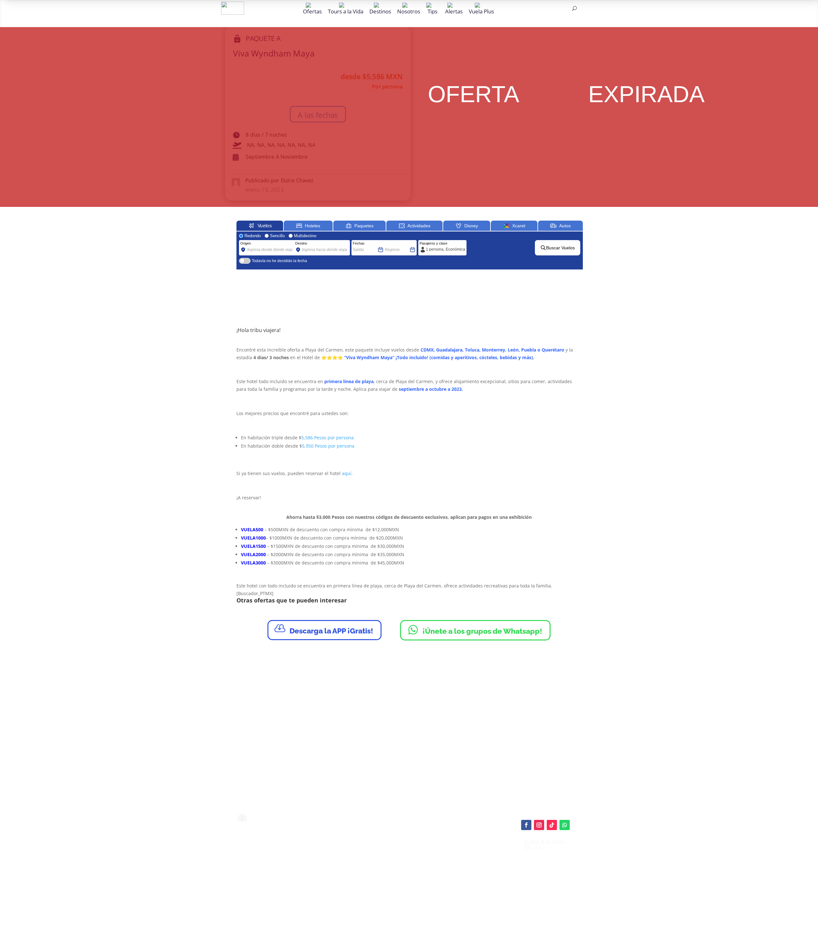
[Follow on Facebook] (526, 825)
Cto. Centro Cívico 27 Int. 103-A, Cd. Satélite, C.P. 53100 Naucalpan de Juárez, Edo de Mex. (465, 914)
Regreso (391, 243)
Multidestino (305, 235)
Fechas (359, 243)
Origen (245, 243)
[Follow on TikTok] (552, 825)
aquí (442, 856)
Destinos (380, 11)
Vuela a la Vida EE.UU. (544, 844)
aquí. (347, 473)
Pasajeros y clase (433, 243)
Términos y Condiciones (422, 872)
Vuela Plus (481, 11)
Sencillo (277, 235)
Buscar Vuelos (560, 247)
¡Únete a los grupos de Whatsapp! (475, 629)
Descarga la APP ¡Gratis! (323, 629)
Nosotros (408, 11)
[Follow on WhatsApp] (564, 825)
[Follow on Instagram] (539, 825)
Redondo (252, 235)
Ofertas (312, 11)
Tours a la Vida (345, 11)
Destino (301, 243)
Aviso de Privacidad (418, 879)
